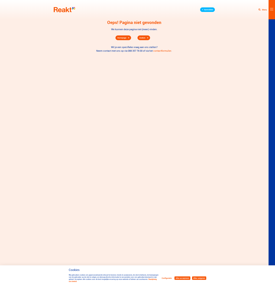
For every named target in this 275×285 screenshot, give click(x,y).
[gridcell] (92, 37)
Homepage (121, 38)
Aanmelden (208, 9)
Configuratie (167, 278)
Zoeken (142, 38)
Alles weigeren (199, 278)
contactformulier (162, 50)
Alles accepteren (182, 278)
